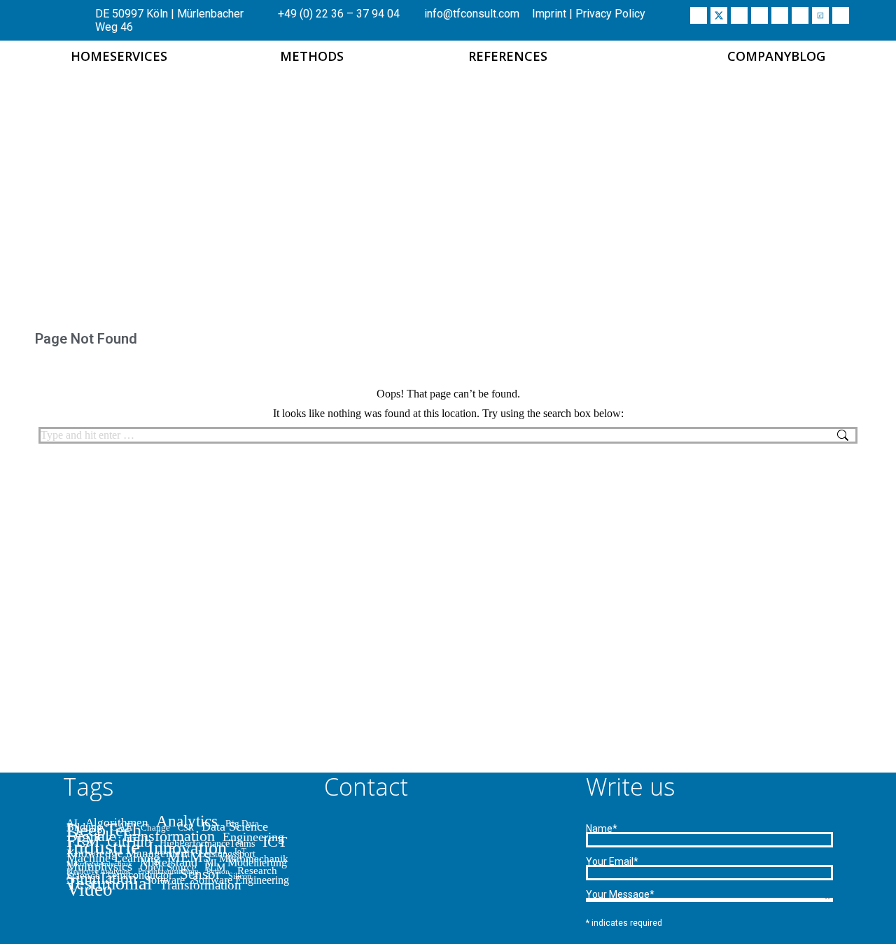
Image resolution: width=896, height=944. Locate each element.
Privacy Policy (610, 13)
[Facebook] (698, 15)
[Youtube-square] (840, 15)
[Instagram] (779, 15)
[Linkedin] (739, 15)
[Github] (800, 15)
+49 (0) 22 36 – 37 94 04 (337, 13)
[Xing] (759, 15)
